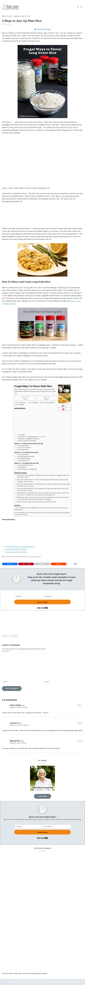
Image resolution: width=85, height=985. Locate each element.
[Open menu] (81, 7)
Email (47, 682)
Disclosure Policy (61, 982)
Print (65, 406)
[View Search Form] (78, 7)
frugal (5, 636)
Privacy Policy (74, 982)
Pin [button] (65, 409)
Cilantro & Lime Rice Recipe (16, 549)
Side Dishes (6, 24)
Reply (80, 705)
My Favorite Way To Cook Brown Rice (20, 547)
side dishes (14, 636)
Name (6, 682)
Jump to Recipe (44, 29)
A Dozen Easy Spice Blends (16, 552)
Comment (6, 651)
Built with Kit (42, 607)
